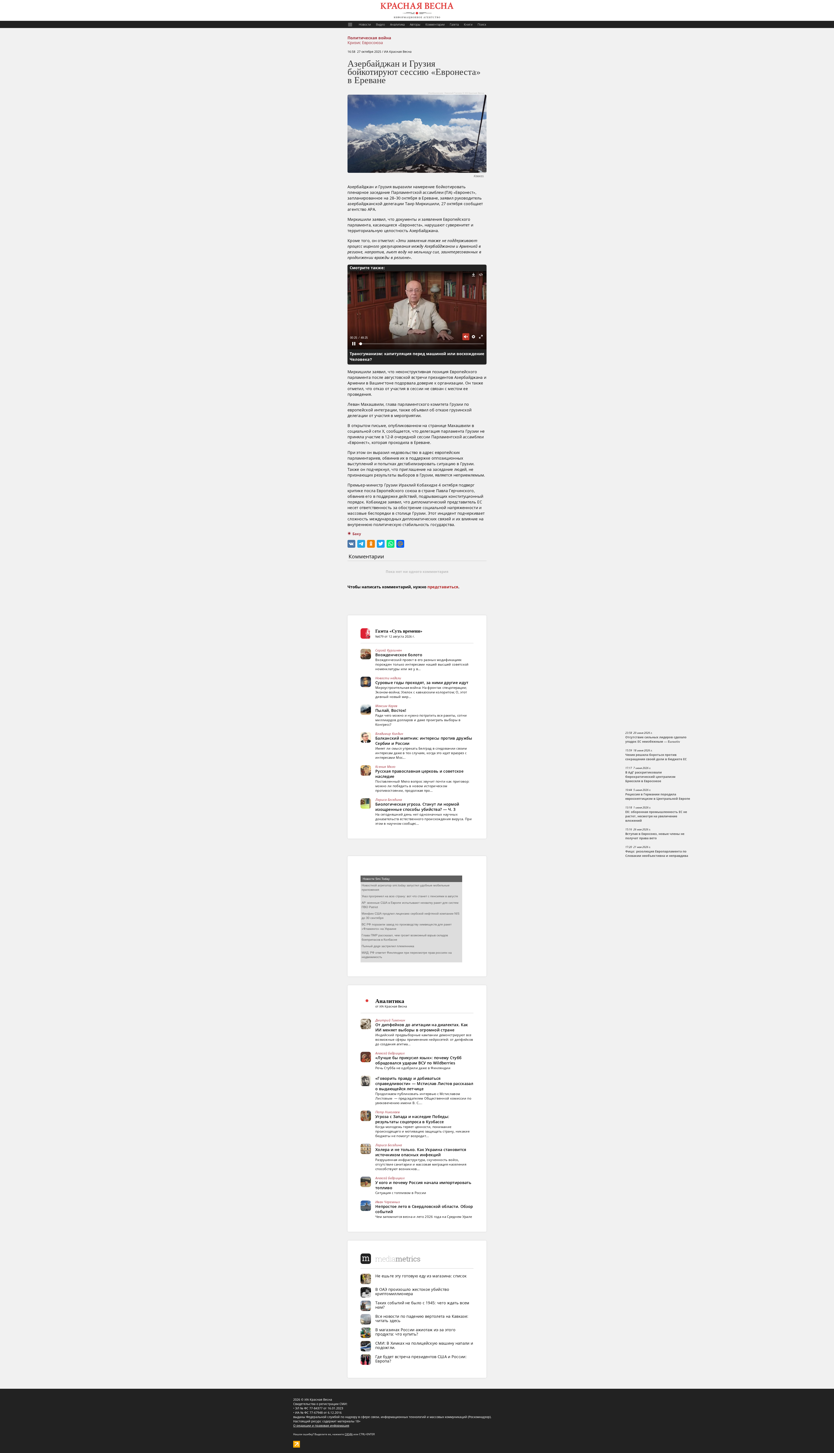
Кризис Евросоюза (365, 42)
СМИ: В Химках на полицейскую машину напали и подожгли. (424, 1345)
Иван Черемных (387, 1202)
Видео (380, 24)
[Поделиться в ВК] (351, 544)
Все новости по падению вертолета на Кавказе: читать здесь (421, 1318)
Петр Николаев (387, 1112)
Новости (365, 24)
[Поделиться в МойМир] (400, 544)
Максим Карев (386, 706)
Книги (468, 24)
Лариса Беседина (388, 799)
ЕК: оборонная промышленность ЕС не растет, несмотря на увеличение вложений (656, 816)
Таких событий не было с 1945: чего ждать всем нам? (422, 1305)
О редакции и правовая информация (321, 1425)
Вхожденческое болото (398, 654)
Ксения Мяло (385, 766)
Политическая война (369, 38)
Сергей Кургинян (388, 650)
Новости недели (388, 678)
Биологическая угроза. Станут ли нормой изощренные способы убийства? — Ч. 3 (417, 807)
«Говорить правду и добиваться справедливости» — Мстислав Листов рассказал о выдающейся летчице (424, 1083)
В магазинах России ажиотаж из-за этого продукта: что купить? (415, 1332)
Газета (454, 24)
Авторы (415, 24)
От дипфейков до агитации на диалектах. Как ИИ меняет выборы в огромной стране (421, 1027)
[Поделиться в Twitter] (381, 544)
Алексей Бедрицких (390, 1053)
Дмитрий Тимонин (390, 1020)
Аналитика (397, 24)
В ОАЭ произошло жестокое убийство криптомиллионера (412, 1291)
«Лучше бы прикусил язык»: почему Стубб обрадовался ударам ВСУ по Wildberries (418, 1060)
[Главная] (417, 10)
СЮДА (349, 1434)
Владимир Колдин (389, 733)
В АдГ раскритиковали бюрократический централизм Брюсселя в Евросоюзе (650, 777)
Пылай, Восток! (390, 710)
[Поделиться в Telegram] (361, 544)
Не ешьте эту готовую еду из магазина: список (421, 1275)
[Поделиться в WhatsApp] (390, 544)
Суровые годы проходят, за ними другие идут (421, 682)
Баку (356, 534)
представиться (442, 587)
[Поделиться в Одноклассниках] (371, 544)
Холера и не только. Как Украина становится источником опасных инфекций (420, 1152)
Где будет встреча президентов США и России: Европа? (421, 1359)
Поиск (482, 24)
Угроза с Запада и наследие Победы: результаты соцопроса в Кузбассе (412, 1119)
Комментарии (435, 24)
